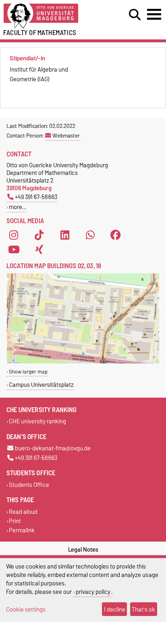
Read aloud (23, 511)
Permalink (22, 530)
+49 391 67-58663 (36, 197)
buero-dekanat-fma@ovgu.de (53, 448)
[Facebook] (115, 235)
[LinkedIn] (65, 235)
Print (15, 521)
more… (17, 207)
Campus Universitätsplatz (41, 385)
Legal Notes (83, 549)
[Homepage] (51, 16)
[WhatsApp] (90, 235)
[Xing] (39, 249)
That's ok (143, 609)
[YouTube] (13, 249)
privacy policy (93, 592)
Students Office (29, 484)
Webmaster (66, 135)
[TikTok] (39, 235)
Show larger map (28, 371)
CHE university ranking (37, 421)
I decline (114, 609)
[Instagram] (13, 235)
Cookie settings (26, 609)
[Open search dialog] (135, 15)
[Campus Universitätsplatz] (83, 362)
